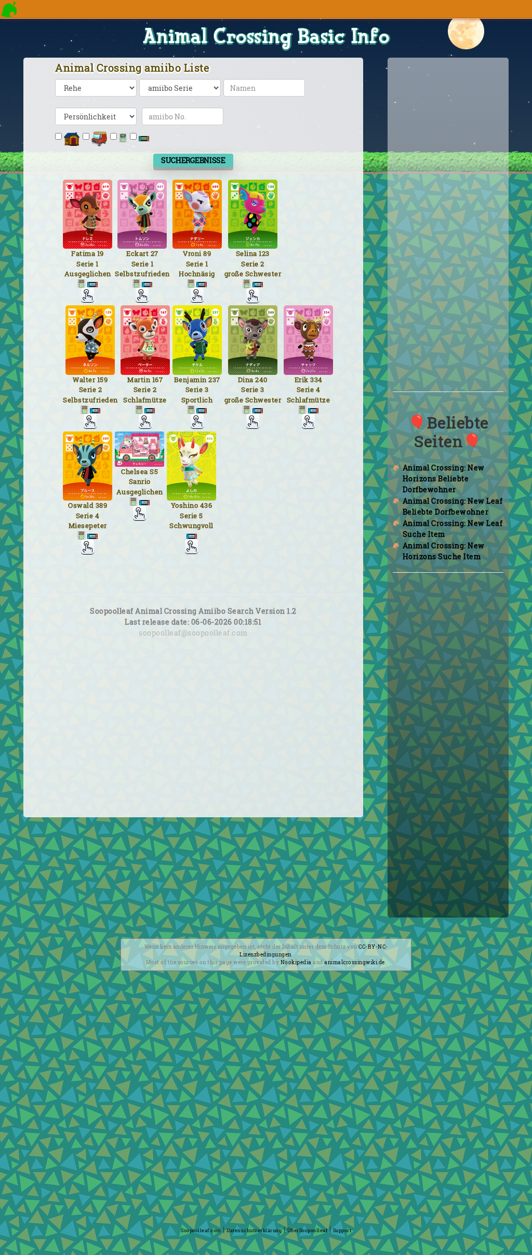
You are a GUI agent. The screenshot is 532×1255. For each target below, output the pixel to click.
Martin (138, 379)
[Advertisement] (193, 741)
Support (342, 1230)
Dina (246, 379)
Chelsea (134, 471)
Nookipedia (296, 962)
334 (316, 379)
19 (100, 253)
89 (207, 253)
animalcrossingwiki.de (354, 962)
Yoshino (184, 505)
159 (102, 379)
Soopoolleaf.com (201, 1230)
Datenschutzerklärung (254, 1230)
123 (264, 253)
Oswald (81, 505)
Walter (84, 379)
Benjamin (190, 379)
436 (206, 505)
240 (261, 379)
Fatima (83, 253)
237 (214, 379)
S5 (154, 471)
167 (157, 379)
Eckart (137, 253)
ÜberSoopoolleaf (307, 1230)
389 (102, 505)
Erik (302, 379)
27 (154, 253)
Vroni (192, 253)
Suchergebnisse (193, 160)
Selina (246, 253)
